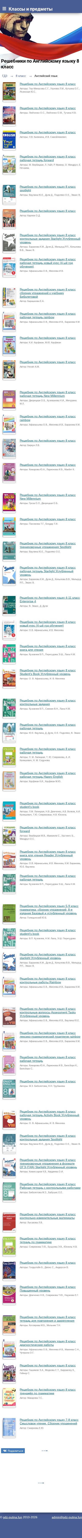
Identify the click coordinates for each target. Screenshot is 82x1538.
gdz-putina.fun (12, 1517)
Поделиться (15, 1450)
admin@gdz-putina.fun (67, 1517)
